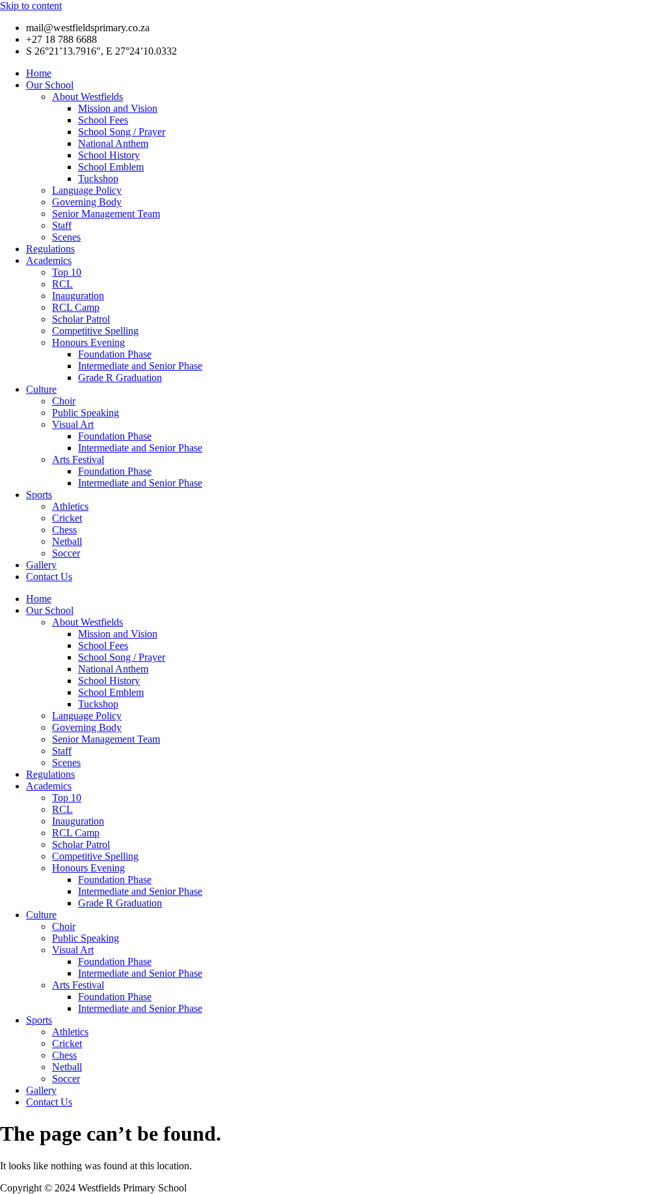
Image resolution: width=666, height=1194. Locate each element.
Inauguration (78, 295)
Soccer (66, 553)
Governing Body (87, 201)
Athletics (70, 506)
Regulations (50, 248)
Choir (63, 400)
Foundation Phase (115, 354)
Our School (49, 84)
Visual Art (73, 424)
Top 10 (66, 272)
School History (109, 155)
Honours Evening (88, 342)
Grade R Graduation (120, 377)
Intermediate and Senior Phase (140, 365)
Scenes (66, 237)
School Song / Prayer (121, 131)
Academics (49, 260)
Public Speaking (85, 412)
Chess (64, 529)
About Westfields (87, 96)
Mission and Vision (117, 108)
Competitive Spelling (95, 330)
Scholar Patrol (81, 319)
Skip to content (31, 5)
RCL (62, 283)
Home (38, 73)
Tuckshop (98, 178)
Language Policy (87, 190)
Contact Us (49, 576)
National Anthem (113, 143)
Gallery (41, 564)
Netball (67, 541)
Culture (41, 389)
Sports (39, 494)
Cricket (67, 518)
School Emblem (111, 166)
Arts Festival (78, 459)
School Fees (103, 120)
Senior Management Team (106, 213)
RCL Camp (76, 307)
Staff (62, 225)
